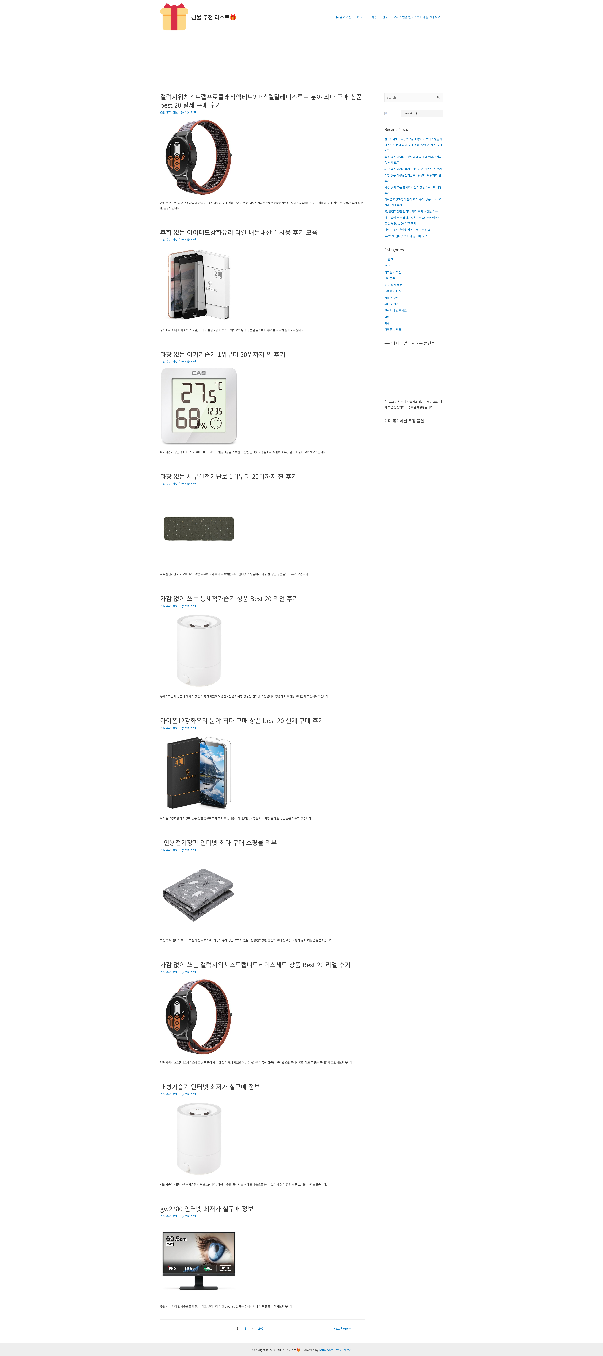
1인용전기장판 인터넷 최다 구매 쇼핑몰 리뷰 (218, 842)
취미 (387, 317)
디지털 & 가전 (342, 17)
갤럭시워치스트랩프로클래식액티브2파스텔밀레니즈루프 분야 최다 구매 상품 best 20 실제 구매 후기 (261, 100)
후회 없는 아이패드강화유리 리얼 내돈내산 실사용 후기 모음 (239, 232)
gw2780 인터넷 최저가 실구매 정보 (206, 1208)
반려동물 (389, 278)
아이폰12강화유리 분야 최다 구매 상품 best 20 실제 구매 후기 (242, 720)
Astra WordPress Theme (335, 1350)
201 (260, 1328)
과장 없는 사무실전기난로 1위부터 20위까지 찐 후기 (228, 476)
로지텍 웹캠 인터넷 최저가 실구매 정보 (416, 17)
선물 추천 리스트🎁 (213, 17)
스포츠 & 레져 (392, 291)
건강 (385, 17)
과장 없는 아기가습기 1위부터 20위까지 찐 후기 (222, 354)
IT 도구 (361, 17)
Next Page (342, 1328)
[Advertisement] (301, 58)
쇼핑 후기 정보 (169, 112)
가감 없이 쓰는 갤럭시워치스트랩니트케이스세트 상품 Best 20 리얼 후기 (255, 964)
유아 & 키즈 (391, 304)
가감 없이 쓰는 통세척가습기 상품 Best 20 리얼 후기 (229, 598)
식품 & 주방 (391, 298)
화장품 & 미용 (392, 329)
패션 (374, 17)
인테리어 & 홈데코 (395, 310)
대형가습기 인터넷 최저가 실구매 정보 (210, 1086)
